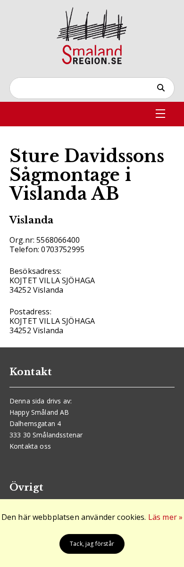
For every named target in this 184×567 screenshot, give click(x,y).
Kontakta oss (30, 446)
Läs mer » (165, 517)
